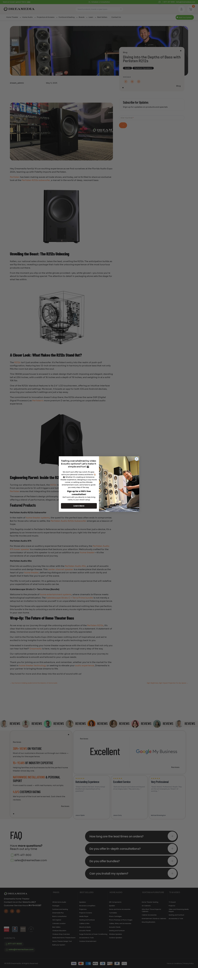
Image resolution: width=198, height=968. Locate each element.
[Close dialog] (136, 459)
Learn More (78, 506)
